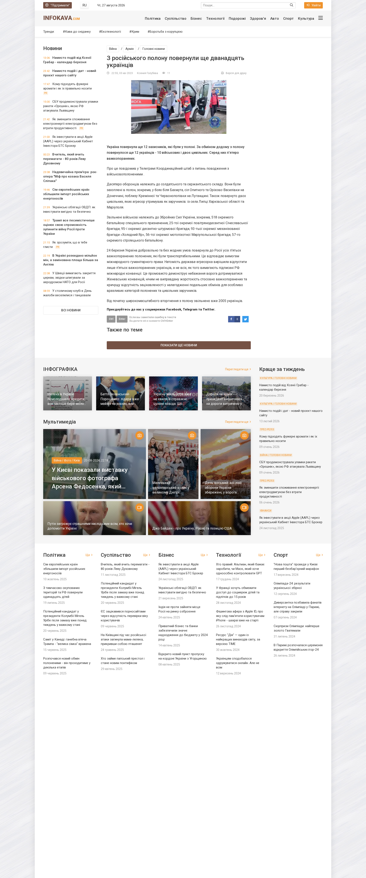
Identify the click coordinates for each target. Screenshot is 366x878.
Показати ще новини (179, 345)
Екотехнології (111, 32)
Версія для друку (236, 73)
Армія (129, 49)
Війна (113, 49)
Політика (153, 18)
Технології (215, 18)
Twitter (208, 309)
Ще (88, 555)
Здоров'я (258, 18)
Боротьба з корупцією (166, 32)
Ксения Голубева (147, 73)
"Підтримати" (60, 5)
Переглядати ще (236, 369)
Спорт (288, 18)
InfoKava (61, 17)
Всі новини (70, 310)
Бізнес (196, 18)
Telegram (190, 309)
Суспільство (175, 18)
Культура (306, 18)
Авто (274, 18)
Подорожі (237, 18)
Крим (135, 32)
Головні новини (153, 49)
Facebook (173, 309)
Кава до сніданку (78, 32)
